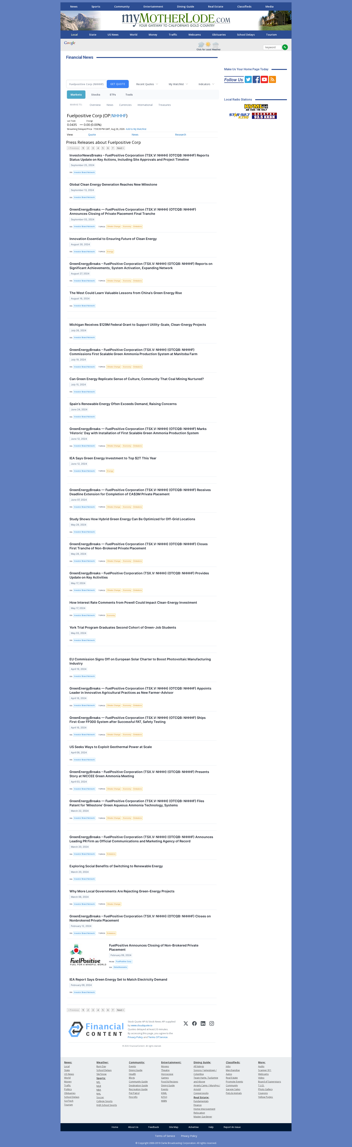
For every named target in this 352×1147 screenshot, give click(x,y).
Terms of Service (165, 1136)
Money (153, 34)
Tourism (271, 34)
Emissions (137, 226)
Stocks (95, 94)
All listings (199, 1066)
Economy (127, 226)
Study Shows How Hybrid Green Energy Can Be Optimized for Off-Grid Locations (132, 519)
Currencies (125, 105)
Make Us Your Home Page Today (246, 69)
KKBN (164, 1100)
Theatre (165, 1070)
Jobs (228, 1066)
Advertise (193, 1127)
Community (122, 6)
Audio (261, 1066)
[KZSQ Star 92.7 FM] (238, 115)
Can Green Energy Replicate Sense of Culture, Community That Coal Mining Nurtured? (136, 379)
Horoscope (167, 1074)
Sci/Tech (68, 1100)
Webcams (194, 34)
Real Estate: (201, 1097)
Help (211, 1127)
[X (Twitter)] (186, 1029)
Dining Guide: (202, 1062)
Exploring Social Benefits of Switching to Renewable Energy (116, 866)
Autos (229, 1074)
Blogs (132, 1077)
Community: (137, 1062)
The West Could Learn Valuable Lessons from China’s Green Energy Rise (125, 293)
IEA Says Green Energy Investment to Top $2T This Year (112, 458)
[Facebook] (194, 1029)
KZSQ (164, 1097)
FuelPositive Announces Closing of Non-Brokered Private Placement (153, 947)
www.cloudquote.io (141, 1025)
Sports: (101, 1078)
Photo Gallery (265, 1089)
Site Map (173, 1127)
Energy (110, 252)
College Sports (104, 1101)
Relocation (199, 1112)
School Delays (246, 34)
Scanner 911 (264, 1070)
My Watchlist (176, 84)
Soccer (100, 1097)
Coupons (263, 1093)
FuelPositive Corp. (124, 961)
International (145, 105)
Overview (95, 105)
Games (165, 1077)
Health (132, 1074)
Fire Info (133, 1097)
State (92, 34)
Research (180, 134)
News (74, 6)
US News (113, 34)
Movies (165, 1066)
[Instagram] (211, 1029)
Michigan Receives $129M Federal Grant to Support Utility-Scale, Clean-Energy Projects (137, 325)
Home (115, 1127)
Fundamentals (201, 1101)
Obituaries (219, 34)
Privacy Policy (135, 1037)
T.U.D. (261, 1085)
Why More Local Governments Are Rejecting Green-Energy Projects (122, 891)
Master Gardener (203, 1116)
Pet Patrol (134, 1093)
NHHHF (118, 115)
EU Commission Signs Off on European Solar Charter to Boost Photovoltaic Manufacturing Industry (140, 661)
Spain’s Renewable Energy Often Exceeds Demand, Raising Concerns (123, 404)
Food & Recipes (169, 1081)
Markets (76, 94)
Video (261, 1077)
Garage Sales (233, 1089)
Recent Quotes (145, 84)
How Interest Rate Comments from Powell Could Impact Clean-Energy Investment (133, 602)
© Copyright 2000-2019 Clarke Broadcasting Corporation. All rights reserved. (176, 1142)
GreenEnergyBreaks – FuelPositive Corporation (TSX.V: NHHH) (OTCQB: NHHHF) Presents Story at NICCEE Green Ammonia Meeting (139, 774)
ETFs (113, 94)
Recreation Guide (138, 1089)
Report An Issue (232, 1127)
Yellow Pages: (265, 1097)
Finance (198, 1105)
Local (74, 34)
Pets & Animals (234, 1093)
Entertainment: (171, 1062)
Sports (95, 6)
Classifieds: (233, 1062)
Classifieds (244, 6)
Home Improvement (204, 1108)
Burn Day (101, 1066)
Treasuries (164, 105)
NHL (98, 1093)
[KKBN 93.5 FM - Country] (264, 115)
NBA (98, 1089)
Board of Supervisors (269, 1081)
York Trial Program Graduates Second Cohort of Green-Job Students (122, 627)
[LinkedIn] (203, 1029)
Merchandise (233, 1070)
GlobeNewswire (120, 967)
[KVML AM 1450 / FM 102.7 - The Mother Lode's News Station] (256, 106)
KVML (164, 1093)
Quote (92, 134)
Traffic (173, 34)
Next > (120, 148)
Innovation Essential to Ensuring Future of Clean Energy (113, 239)
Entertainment (153, 6)
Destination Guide (138, 1085)
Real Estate (215, 6)
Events (132, 1066)
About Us (133, 1127)
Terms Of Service (158, 1037)
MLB (98, 1086)
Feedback (153, 1127)
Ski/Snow (101, 1074)
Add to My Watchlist (136, 129)
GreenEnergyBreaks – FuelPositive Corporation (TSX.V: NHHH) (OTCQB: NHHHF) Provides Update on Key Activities (139, 575)
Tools (129, 94)
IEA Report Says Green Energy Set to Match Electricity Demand (118, 979)
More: (261, 1062)
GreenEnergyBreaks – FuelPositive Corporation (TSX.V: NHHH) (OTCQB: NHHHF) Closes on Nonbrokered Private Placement (140, 918)
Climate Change (113, 226)
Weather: (102, 1062)
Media (269, 6)
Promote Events (234, 1081)
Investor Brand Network (84, 172)
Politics (68, 1089)
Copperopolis (201, 1093)
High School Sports (106, 1105)
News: (68, 1062)
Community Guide (138, 1081)
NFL (98, 1082)
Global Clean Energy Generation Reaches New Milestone (113, 184)
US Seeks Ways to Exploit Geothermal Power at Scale (110, 747)
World (133, 34)
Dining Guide (185, 6)
